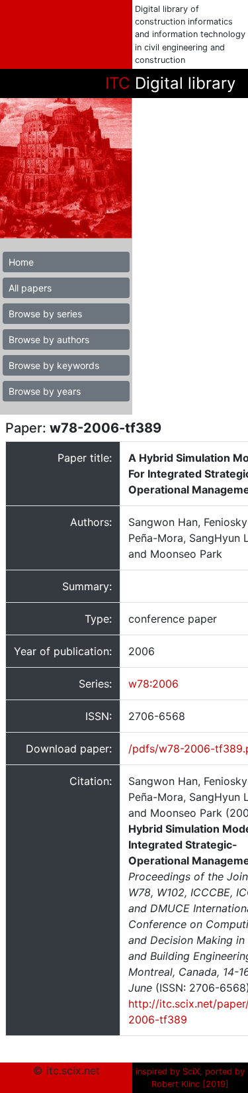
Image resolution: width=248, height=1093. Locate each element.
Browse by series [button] (45, 313)
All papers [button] (30, 287)
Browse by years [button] (45, 391)
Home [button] (21, 262)
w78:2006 (153, 683)
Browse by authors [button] (49, 339)
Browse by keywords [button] (54, 365)
